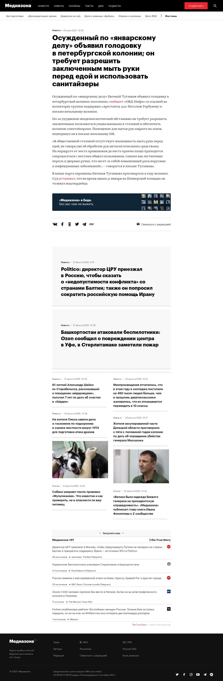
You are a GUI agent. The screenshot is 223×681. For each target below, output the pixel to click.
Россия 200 (129, 648)
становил (68, 178)
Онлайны (74, 5)
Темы (56, 642)
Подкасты (115, 5)
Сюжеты (59, 5)
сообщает (116, 101)
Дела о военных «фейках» (99, 16)
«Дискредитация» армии (42, 16)
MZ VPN (127, 642)
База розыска (131, 655)
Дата (100, 5)
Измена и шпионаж (130, 16)
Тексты (89, 5)
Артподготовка (15, 16)
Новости (43, 5)
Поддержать (196, 5)
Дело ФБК (151, 16)
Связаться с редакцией (156, 224)
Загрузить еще (111, 533)
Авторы (57, 648)
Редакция (58, 655)
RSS (85, 642)
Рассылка (85, 648)
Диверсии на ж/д (70, 16)
